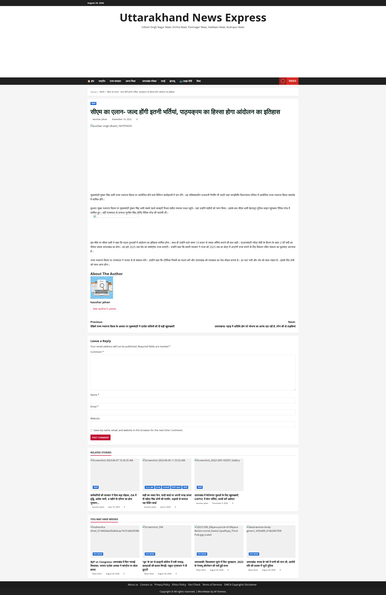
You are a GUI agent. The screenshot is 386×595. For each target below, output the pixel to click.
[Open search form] (276, 81)
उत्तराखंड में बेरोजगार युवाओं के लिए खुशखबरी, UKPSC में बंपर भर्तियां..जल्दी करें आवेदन (217, 497)
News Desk (97, 573)
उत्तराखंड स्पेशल (149, 81)
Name (94, 394)
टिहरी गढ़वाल (176, 487)
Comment (97, 352)
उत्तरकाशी (166, 487)
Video (292, 81)
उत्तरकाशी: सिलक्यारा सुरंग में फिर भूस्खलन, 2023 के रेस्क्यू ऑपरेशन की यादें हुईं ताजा (219, 563)
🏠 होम (90, 81)
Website (95, 418)
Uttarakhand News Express (193, 17)
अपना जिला (131, 81)
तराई (163, 81)
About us (133, 584)
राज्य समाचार (115, 81)
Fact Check (194, 584)
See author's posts (104, 308)
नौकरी (93, 103)
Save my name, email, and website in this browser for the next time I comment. (138, 430)
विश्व (199, 81)
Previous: (132, 324)
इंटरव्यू (172, 81)
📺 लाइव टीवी (186, 81)
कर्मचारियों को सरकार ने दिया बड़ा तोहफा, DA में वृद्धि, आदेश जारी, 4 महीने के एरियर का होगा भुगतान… (113, 498)
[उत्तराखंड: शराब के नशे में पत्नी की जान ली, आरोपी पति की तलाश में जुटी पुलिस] (271, 541)
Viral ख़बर (149, 487)
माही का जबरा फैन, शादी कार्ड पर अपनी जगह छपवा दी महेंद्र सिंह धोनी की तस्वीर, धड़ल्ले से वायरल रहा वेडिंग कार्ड (166, 498)
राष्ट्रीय (102, 81)
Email (94, 406)
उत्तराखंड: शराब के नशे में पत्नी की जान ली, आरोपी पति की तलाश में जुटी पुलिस (271, 563)
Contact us (146, 584)
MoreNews (204, 591)
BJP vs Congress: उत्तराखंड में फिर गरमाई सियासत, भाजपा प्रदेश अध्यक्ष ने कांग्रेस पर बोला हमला (114, 565)
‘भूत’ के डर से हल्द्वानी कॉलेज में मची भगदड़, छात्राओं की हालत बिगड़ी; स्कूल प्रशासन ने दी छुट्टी (164, 565)
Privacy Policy (162, 584)
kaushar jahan (100, 119)
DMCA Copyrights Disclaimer (240, 584)
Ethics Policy (179, 584)
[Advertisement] (193, 52)
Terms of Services (212, 584)
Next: (255, 324)
